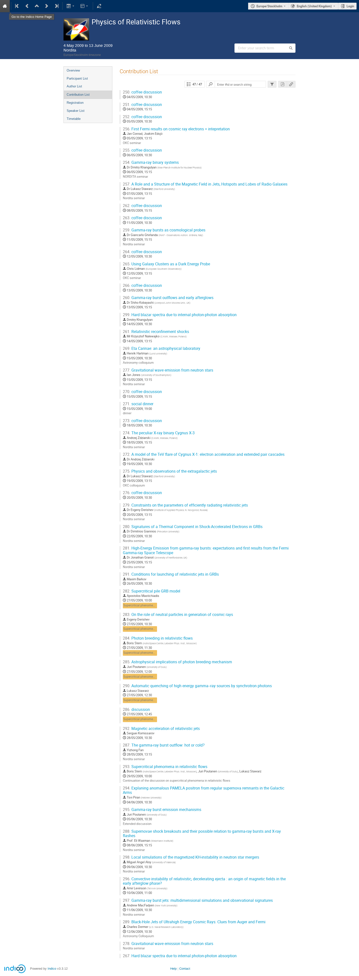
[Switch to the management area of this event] (99, 6)
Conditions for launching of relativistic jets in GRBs (171, 574)
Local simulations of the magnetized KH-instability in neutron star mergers (191, 857)
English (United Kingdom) (314, 6)
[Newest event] (56, 6)
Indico (52, 968)
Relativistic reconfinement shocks (156, 331)
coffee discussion (142, 92)
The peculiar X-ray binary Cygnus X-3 (159, 433)
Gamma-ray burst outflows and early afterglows (168, 297)
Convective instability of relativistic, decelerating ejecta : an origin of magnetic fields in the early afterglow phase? (204, 881)
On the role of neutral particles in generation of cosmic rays (178, 614)
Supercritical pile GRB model (151, 591)
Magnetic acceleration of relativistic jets (161, 728)
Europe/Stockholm (269, 6)
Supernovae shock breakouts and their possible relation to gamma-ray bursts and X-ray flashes (202, 834)
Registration (75, 102)
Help (173, 968)
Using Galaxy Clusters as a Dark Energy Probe (166, 264)
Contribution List (78, 94)
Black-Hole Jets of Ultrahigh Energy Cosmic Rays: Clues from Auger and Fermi (194, 921)
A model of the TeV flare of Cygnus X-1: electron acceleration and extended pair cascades (204, 454)
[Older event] (27, 6)
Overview (73, 70)
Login (350, 6)
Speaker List (75, 111)
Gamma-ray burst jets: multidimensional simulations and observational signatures (198, 900)
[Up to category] (37, 6)
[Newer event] (47, 6)
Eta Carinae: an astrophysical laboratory (161, 348)
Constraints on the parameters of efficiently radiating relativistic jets (185, 505)
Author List (74, 86)
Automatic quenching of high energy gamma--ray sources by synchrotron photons (197, 685)
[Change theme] (85, 6)
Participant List (77, 78)
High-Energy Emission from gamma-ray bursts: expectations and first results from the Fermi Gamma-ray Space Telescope (206, 550)
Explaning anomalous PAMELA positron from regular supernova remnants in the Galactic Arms (203, 790)
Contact (184, 968)
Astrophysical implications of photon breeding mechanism (177, 662)
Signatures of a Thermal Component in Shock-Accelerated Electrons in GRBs (193, 526)
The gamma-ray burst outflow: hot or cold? (164, 745)
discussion (136, 709)
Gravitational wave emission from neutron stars (168, 370)
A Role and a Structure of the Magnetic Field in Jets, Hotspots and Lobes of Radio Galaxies (205, 184)
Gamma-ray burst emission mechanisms (162, 809)
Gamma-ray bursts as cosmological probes (164, 230)
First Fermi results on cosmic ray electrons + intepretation (176, 129)
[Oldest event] (17, 6)
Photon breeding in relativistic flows (158, 638)
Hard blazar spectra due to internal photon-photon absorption (180, 314)
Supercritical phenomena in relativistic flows (152, 605)
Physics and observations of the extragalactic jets (170, 471)
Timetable (74, 119)
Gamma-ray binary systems (151, 162)
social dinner (138, 403)
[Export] (71, 6)
